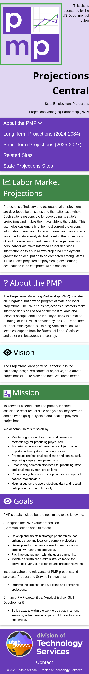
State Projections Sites (28, 166)
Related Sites (17, 155)
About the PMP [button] (20, 123)
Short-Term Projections (42, 144)
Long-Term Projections (41, 134)
